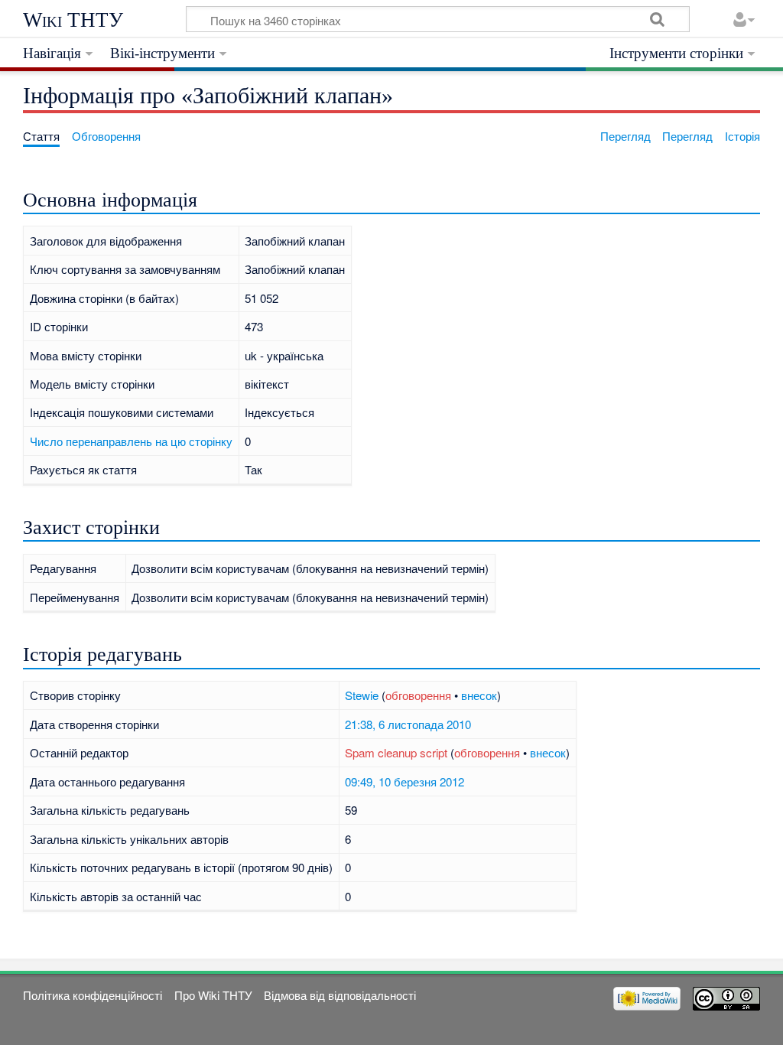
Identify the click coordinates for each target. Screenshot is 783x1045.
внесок (479, 695)
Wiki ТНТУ (73, 19)
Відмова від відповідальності (340, 995)
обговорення (418, 695)
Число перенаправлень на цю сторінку (131, 441)
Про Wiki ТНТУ (213, 995)
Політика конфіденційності (92, 995)
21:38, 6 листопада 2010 (408, 724)
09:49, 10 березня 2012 (404, 781)
